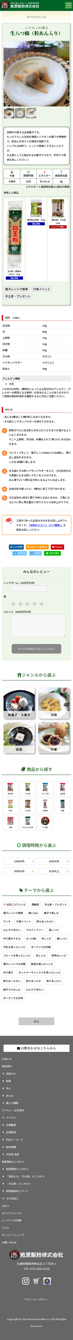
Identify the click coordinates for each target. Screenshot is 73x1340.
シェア (37, 553)
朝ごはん (33, 913)
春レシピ (62, 938)
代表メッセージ (14, 1139)
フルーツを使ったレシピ (16, 955)
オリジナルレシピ (11, 1213)
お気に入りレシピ (14, 904)
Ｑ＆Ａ (5, 1205)
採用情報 (11, 1147)
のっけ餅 (31, 938)
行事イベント (41, 289)
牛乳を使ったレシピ (14, 947)
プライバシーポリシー (36, 1299)
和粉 (8, 1081)
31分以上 (54, 871)
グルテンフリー (34, 930)
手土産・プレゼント (18, 296)
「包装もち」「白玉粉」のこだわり (25, 1176)
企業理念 (11, 1132)
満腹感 (35, 904)
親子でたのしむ (12, 989)
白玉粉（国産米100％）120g (14, 274)
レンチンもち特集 (11, 1220)
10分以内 (19, 861)
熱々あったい (53, 981)
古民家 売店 (12, 1154)
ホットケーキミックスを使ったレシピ (40, 972)
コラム (5, 1227)
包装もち (11, 1073)
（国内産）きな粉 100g (59, 223)
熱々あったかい (45, 921)
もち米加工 (12, 1198)
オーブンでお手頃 (13, 998)
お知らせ (7, 1059)
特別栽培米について (17, 1191)
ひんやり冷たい (12, 930)
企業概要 (11, 1125)
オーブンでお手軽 (41, 947)
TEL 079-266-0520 (37, 1269)
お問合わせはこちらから (38, 1048)
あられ (9, 1095)
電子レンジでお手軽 (14, 964)
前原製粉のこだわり (13, 1161)
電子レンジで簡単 (16, 289)
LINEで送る (54, 553)
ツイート (21, 553)
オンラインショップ (13, 1235)
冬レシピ (46, 938)
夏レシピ (54, 930)
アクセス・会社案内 (13, 1110)
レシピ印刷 (17, 546)
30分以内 (19, 871)
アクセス (11, 1117)
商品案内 (7, 1066)
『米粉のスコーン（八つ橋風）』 (46, 525)
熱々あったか (33, 981)
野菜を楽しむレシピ (42, 964)
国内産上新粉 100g (36, 221)
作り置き (8, 972)
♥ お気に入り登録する (37, 546)
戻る (36, 1021)
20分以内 (54, 861)
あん (8, 1088)
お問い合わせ (9, 1242)
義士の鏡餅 (12, 1103)
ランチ (7, 921)
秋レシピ (41, 955)
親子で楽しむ (51, 913)
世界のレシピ (58, 955)
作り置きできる (12, 938)
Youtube (58, 546)
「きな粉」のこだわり (18, 1183)
